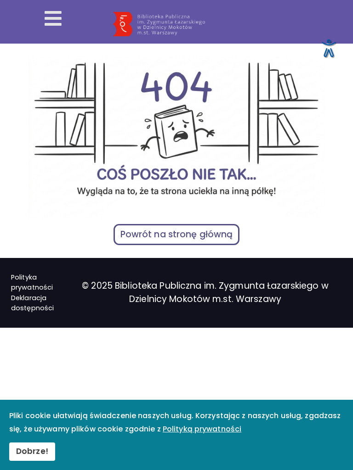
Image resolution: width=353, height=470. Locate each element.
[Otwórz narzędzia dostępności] (328, 48)
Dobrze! (32, 451)
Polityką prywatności (202, 429)
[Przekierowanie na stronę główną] (229, 24)
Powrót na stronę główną (176, 234)
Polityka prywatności (32, 282)
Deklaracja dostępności (32, 303)
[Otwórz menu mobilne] (53, 19)
